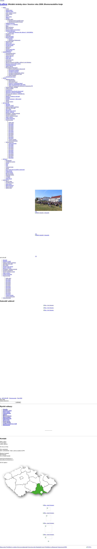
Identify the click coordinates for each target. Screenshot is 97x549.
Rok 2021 (11, 130)
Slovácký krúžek (10, 174)
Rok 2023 (11, 127)
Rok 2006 (19, 398)
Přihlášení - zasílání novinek (13, 113)
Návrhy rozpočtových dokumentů (17, 69)
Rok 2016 (11, 137)
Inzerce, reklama (10, 112)
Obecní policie (9, 28)
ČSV (7, 164)
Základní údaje (9, 11)
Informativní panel (13, 82)
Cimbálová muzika (10, 161)
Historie (10, 39)
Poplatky (8, 97)
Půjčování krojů (9, 36)
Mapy (7, 26)
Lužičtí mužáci (9, 172)
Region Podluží (9, 37)
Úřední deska (12, 80)
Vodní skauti (9, 178)
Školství (8, 48)
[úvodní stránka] (48, 200)
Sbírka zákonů (9, 66)
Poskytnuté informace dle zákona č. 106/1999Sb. (21, 32)
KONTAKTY (6, 180)
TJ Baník (8, 176)
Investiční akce (9, 19)
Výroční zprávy (9, 101)
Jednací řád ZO (9, 56)
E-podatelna (9, 90)
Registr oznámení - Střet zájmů (13, 99)
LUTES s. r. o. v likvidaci (12, 24)
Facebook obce (9, 182)
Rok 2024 (11, 126)
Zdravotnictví (9, 50)
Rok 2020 (11, 131)
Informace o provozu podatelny (13, 92)
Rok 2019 (11, 133)
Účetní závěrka (12, 75)
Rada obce (8, 58)
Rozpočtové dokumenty (14, 40)
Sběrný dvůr (9, 42)
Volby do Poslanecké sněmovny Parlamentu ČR (21, 86)
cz (0, 398)
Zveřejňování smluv (11, 76)
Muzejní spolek (9, 173)
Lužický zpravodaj (10, 118)
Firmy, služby (9, 14)
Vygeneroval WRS (62, 547)
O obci (7, 8)
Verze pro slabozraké (22, 547)
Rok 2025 (11, 125)
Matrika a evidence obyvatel (13, 96)
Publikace (8, 35)
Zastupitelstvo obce (10, 53)
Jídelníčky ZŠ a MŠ (10, 108)
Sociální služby (9, 45)
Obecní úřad (9, 181)
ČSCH (7, 163)
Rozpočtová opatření (14, 70)
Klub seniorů (9, 171)
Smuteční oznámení (11, 114)
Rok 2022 (11, 129)
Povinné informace (10, 31)
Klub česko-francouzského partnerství (15, 169)
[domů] (2, 0)
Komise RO (9, 61)
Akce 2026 (8, 109)
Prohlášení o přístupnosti (51, 547)
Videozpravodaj (10, 142)
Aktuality (8, 104)
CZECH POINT (9, 88)
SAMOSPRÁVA (7, 52)
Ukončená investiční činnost (16, 22)
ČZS (7, 165)
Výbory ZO (8, 57)
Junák (7, 168)
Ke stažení (8, 95)
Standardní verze (40, 547)
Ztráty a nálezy (9, 117)
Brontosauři (9, 160)
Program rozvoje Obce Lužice (13, 63)
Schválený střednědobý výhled (16, 73)
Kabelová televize (10, 23)
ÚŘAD (4, 78)
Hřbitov (7, 18)
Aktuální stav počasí (11, 110)
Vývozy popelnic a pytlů (12, 116)
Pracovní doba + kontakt (12, 87)
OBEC (4, 7)
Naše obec (11, 122)
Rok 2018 (11, 134)
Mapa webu (3, 547)
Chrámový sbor (9, 167)
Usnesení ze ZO (10, 54)
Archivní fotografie (13, 140)
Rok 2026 (11, 124)
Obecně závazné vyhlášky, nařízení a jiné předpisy (18, 62)
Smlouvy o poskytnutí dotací (16, 83)
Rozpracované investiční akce (16, 20)
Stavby (7, 100)
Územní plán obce (10, 49)
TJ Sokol (8, 177)
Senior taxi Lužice (10, 44)
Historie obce (9, 10)
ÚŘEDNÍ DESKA (10, 79)
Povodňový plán (10, 33)
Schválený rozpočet (13, 71)
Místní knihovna (10, 27)
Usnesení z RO (9, 59)
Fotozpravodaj (9, 120)
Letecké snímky (12, 139)
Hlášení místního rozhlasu (12, 107)
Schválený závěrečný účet (15, 74)
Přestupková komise (11, 65)
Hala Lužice (9, 16)
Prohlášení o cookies (11, 547)
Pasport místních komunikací (13, 29)
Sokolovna (8, 46)
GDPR (7, 15)
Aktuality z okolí (10, 105)
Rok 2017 (11, 135)
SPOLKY (5, 159)
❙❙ (36, 211)
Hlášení (5, 414)
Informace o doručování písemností (14, 91)
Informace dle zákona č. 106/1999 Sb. (15, 93)
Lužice (3, 4)
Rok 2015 (11, 138)
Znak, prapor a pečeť (11, 12)
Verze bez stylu (32, 547)
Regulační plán (9, 41)
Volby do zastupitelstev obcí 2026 (17, 84)
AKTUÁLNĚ (6, 103)
